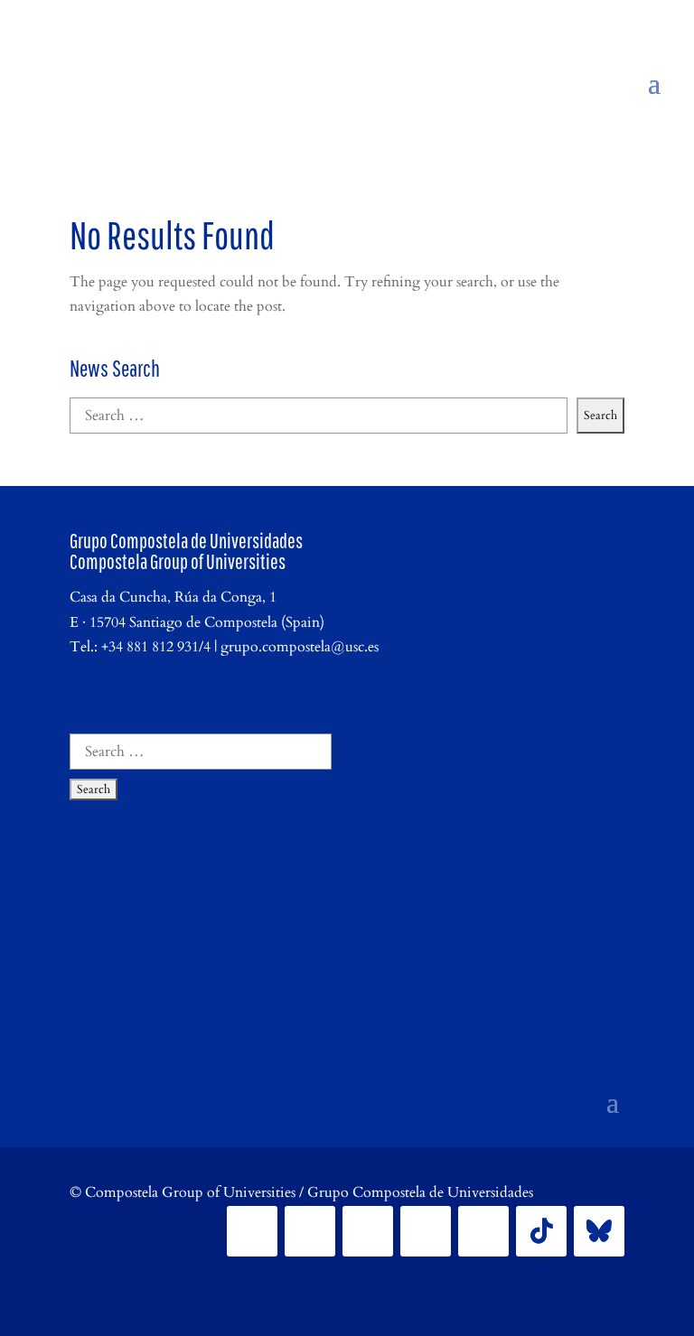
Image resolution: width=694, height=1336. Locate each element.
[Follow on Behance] (599, 1231)
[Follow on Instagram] (367, 1231)
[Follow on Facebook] (252, 1231)
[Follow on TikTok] (541, 1231)
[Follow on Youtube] (483, 1231)
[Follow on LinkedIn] (425, 1231)
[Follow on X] (310, 1231)
